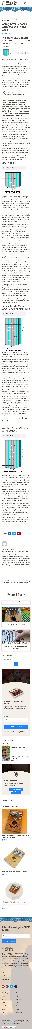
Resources (5, 979)
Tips (3, 973)
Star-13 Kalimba (7, 906)
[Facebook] (7, 986)
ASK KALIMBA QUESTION (17, 790)
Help (17, 1009)
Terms (18, 993)
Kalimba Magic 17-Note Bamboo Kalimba (14, 871)
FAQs (3, 1009)
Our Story (5, 993)
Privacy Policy (5, 1022)
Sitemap (19, 1012)
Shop (3, 996)
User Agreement (15, 1022)
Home (3, 19)
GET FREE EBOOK (16, 727)
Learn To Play (6, 999)
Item (11, 19)
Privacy (18, 996)
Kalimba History (7, 1006)
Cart (17, 1003)
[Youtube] (3, 986)
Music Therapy (6, 976)
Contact (4, 1012)
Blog (7, 19)
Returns (18, 1006)
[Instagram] (15, 986)
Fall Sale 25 (16, 602)
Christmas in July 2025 (16, 624)
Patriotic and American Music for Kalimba (16, 648)
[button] (30, 3)
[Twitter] (11, 986)
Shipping (19, 999)
